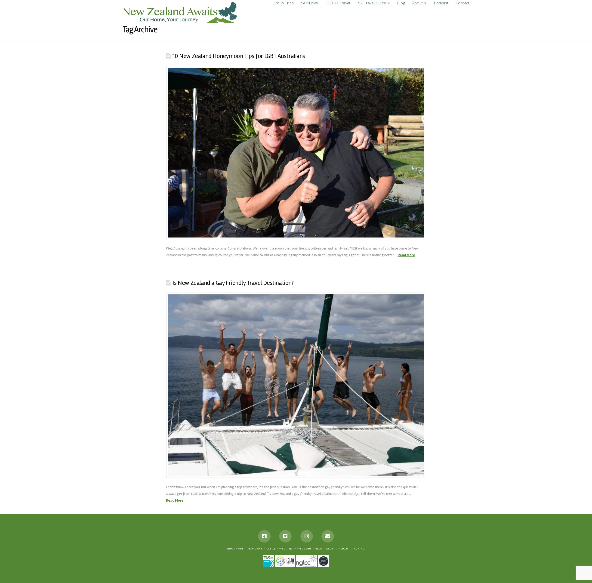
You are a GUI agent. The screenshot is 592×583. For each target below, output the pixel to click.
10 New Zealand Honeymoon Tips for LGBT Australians (239, 56)
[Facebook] (264, 536)
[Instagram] (306, 536)
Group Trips (234, 548)
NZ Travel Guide (300, 548)
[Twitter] (285, 536)
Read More (406, 255)
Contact (360, 548)
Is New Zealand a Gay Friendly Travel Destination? (233, 283)
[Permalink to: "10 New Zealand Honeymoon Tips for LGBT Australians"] (296, 153)
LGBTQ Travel (276, 548)
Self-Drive (254, 548)
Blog (318, 548)
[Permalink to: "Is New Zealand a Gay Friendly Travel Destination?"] (296, 385)
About (330, 548)
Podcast (344, 548)
